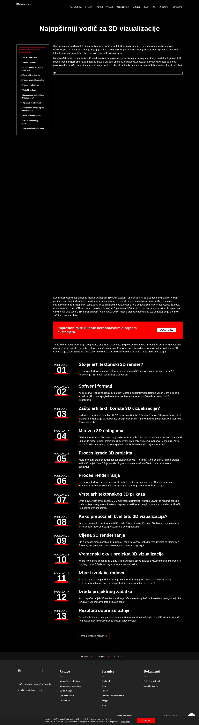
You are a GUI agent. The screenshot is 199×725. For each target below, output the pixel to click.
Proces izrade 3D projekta (105, 453)
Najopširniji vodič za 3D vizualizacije (30, 50)
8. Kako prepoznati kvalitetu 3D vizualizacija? (32, 96)
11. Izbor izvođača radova (31, 116)
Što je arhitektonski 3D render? (111, 364)
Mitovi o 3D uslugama (101, 430)
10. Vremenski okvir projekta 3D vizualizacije (32, 109)
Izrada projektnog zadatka (105, 591)
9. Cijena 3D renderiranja (31, 103)
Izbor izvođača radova (101, 572)
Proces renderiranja (99, 475)
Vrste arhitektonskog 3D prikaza (112, 494)
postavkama (125, 722)
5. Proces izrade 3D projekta (32, 80)
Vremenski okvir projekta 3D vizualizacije (121, 554)
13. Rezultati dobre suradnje (32, 129)
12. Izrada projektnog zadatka (29, 122)
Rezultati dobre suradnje (104, 610)
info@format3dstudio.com (30, 690)
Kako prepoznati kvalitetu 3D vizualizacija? (123, 516)
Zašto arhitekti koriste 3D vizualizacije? (119, 408)
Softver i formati (95, 386)
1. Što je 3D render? (29, 57)
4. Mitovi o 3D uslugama (30, 75)
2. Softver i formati (28, 62)
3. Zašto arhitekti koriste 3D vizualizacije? (32, 68)
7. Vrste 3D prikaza (28, 90)
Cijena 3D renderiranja (102, 535)
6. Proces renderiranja (30, 85)
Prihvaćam (146, 720)
